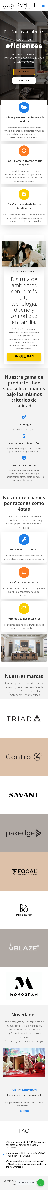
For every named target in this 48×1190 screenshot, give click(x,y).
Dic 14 (16, 1089)
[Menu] (43, 6)
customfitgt (27, 1089)
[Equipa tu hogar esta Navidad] (24, 1062)
